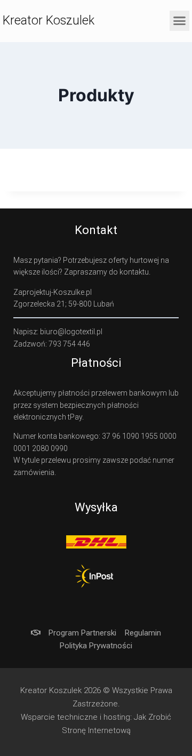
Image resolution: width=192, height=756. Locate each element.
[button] (180, 21)
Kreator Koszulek (48, 20)
